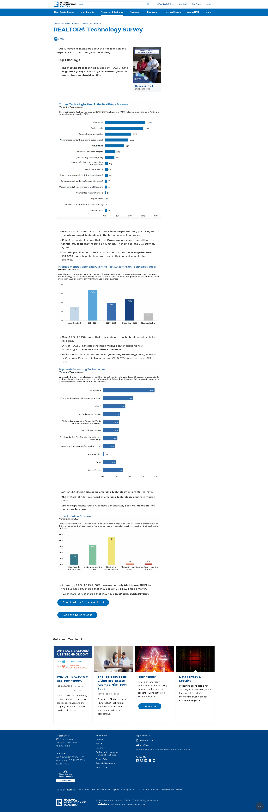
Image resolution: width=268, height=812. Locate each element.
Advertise (100, 744)
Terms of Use (101, 767)
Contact (183, 4)
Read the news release (77, 615)
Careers (99, 739)
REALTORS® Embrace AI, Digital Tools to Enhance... (161, 790)
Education (152, 12)
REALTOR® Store (166, 4)
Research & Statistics (112, 12)
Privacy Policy (102, 759)
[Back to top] (259, 806)
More (208, 12)
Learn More (149, 706)
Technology (146, 676)
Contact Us (145, 736)
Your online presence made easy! (127, 804)
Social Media (83, 790)
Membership (87, 12)
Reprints (99, 748)
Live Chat (144, 745)
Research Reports (91, 23)
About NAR (193, 12)
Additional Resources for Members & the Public (107, 753)
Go (148, 4)
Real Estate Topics (64, 12)
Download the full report (83, 602)
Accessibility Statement (106, 763)
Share (61, 39)
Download (144, 86)
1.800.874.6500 (147, 740)
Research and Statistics (66, 23)
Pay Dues (196, 4)
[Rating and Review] (65, 781)
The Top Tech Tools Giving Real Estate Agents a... (113, 790)
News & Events (173, 12)
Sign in (208, 4)
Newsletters (101, 735)
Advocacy (135, 12)
